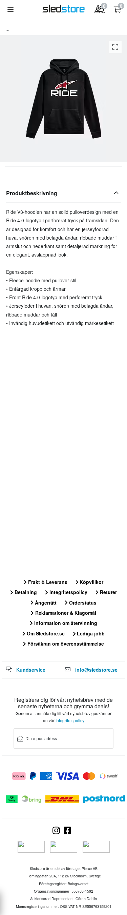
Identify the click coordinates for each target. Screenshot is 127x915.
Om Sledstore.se (45, 633)
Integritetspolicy (67, 592)
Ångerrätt (45, 602)
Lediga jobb (90, 633)
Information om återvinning (65, 622)
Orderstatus (82, 602)
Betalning (25, 592)
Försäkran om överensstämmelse (65, 643)
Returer (108, 592)
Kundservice (30, 669)
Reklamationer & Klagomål (65, 612)
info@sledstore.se (96, 669)
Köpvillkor (90, 581)
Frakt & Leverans (47, 581)
